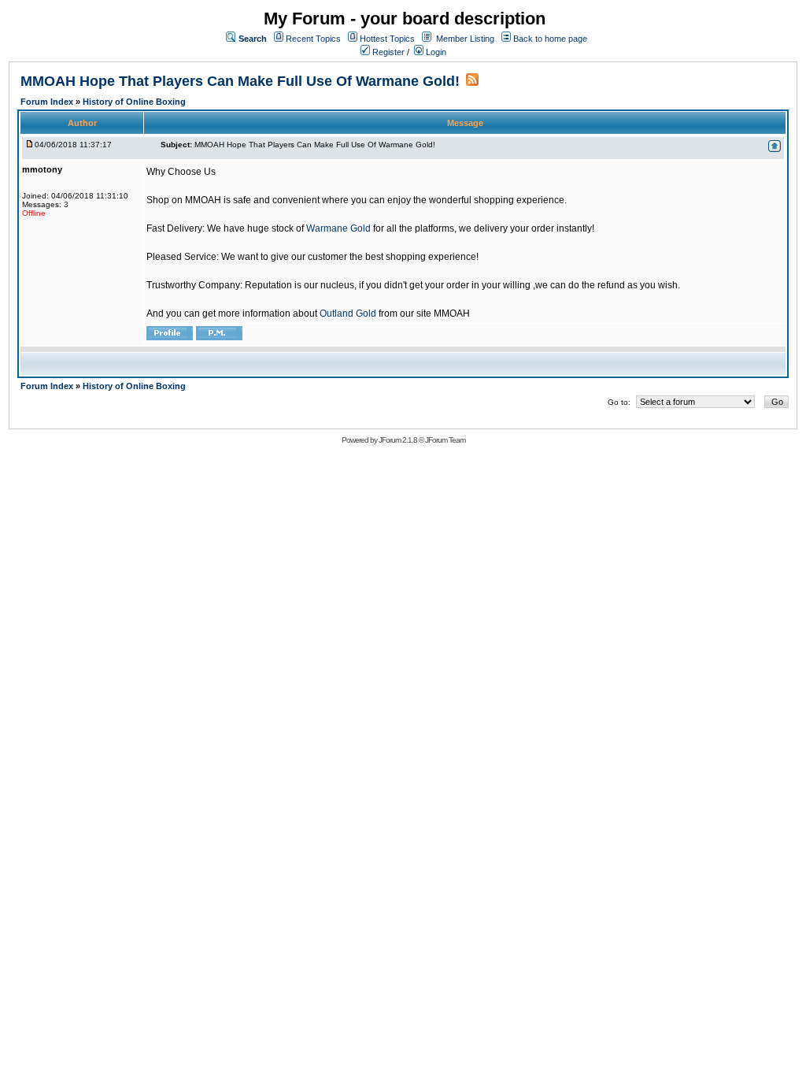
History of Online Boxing (134, 101)
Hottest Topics (387, 38)
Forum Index (48, 101)
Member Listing (465, 38)
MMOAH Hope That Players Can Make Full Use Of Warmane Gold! (240, 81)
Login (434, 52)
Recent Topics (313, 38)
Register (387, 52)
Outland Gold (348, 313)
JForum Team (445, 440)
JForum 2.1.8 (398, 440)
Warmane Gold (338, 228)
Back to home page (550, 38)
